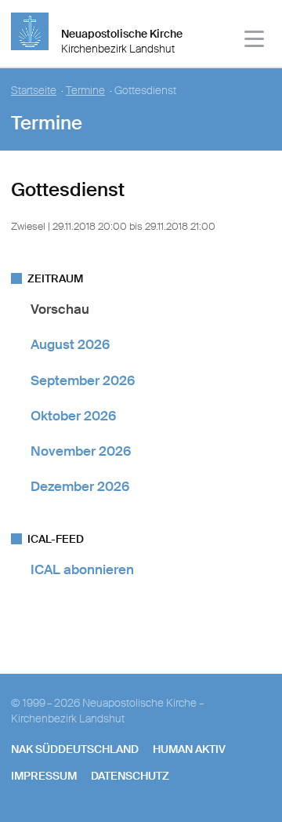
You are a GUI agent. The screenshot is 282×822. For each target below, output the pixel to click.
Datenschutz (130, 776)
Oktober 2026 (73, 415)
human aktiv (189, 749)
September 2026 (83, 380)
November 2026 (81, 451)
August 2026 (70, 344)
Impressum (44, 776)
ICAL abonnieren (82, 569)
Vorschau (60, 309)
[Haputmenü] (255, 41)
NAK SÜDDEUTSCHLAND (75, 749)
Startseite (33, 90)
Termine (85, 90)
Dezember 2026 (80, 486)
